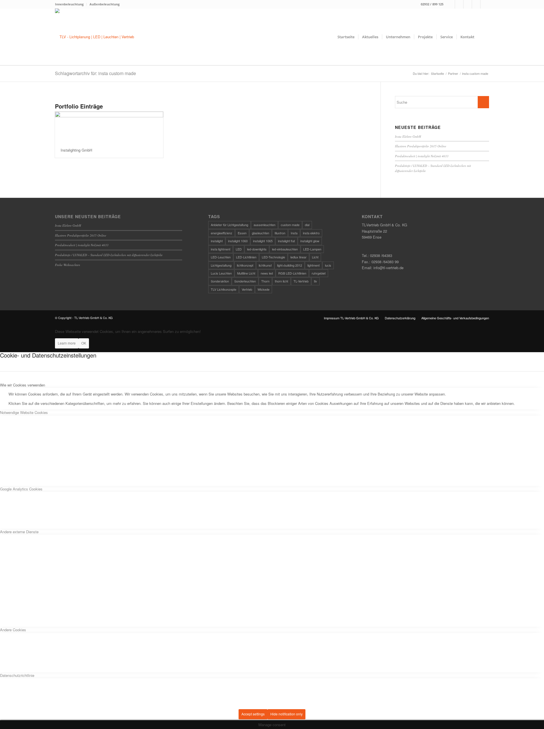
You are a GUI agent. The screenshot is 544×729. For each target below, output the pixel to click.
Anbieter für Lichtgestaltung (229, 224)
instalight (217, 241)
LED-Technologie (273, 257)
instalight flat (286, 241)
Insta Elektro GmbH (408, 136)
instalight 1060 (238, 241)
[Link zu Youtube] (485, 4)
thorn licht (281, 281)
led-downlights (257, 249)
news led (267, 273)
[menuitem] (71, 4)
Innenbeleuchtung (69, 4)
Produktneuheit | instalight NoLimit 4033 (422, 156)
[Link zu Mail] (468, 4)
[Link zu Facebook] (451, 4)
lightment (313, 265)
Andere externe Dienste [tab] (19, 531)
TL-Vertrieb (301, 281)
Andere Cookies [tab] (13, 629)
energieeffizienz (221, 233)
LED (239, 249)
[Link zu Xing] (476, 4)
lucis (328, 265)
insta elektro (311, 233)
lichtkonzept (245, 265)
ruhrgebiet (319, 273)
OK (83, 343)
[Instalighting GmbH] (109, 127)
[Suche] (483, 36)
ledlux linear (298, 257)
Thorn (265, 281)
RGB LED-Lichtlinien (292, 273)
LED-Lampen (312, 249)
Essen (242, 233)
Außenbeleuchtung (105, 4)
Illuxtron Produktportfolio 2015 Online (420, 146)
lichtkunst (265, 265)
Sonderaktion (220, 281)
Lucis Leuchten (221, 273)
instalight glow (309, 241)
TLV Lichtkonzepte (223, 289)
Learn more (67, 343)
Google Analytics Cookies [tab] (21, 489)
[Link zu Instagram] (459, 4)
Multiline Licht (246, 273)
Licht (315, 257)
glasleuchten (260, 233)
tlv (315, 281)
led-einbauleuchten (285, 249)
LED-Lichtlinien (246, 257)
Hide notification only (286, 713)
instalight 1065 (263, 241)
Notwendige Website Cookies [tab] (24, 412)
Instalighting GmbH (76, 150)
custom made (290, 224)
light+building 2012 (289, 265)
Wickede (263, 289)
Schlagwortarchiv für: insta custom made (95, 73)
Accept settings (253, 713)
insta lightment (220, 249)
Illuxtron (280, 233)
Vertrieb (247, 289)
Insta (294, 233)
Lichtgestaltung (221, 265)
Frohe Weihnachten (67, 265)
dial (307, 224)
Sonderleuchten (245, 281)
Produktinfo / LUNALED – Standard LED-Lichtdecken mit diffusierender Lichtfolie (109, 255)
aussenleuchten (264, 224)
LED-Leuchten (221, 257)
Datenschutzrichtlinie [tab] (17, 675)
